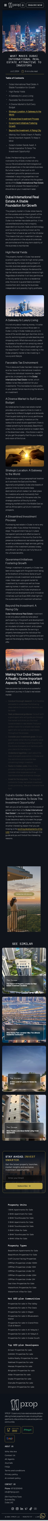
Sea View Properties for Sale (21, 1283)
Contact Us (10, 1455)
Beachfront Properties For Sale (22, 1254)
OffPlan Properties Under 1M (21, 1271)
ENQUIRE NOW (35, 5)
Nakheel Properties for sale (20, 1362)
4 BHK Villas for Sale (17, 1238)
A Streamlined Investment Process (24, 119)
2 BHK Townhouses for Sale (20, 1218)
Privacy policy (11, 1474)
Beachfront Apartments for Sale (23, 1250)
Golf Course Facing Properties (22, 1259)
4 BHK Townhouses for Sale (21, 1234)
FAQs (7, 1467)
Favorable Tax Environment (21, 100)
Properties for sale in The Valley (22, 1304)
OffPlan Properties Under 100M (22, 1263)
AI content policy (13, 1478)
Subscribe (24, 1186)
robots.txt (27, 1517)
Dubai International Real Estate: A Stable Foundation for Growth (24, 86)
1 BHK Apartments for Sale (20, 1210)
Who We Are (11, 1451)
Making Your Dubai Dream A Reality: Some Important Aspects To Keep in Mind (25, 138)
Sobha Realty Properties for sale (23, 1358)
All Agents (9, 1459)
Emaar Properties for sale (20, 1350)
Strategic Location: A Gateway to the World (25, 113)
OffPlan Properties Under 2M (21, 1279)
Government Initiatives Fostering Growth (23, 124)
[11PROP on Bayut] (27, 1430)
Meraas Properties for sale (20, 1366)
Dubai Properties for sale (19, 1379)
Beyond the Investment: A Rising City (25, 130)
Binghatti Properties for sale (21, 1370)
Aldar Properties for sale (19, 1374)
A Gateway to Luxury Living (21, 96)
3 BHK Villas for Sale (17, 1230)
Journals (9, 1463)
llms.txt (39, 1517)
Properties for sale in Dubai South (24, 1338)
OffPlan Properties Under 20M (22, 1275)
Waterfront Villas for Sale (19, 1291)
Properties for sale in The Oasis (22, 1308)
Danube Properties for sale (20, 1383)
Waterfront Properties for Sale (22, 1287)
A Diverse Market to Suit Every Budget (22, 106)
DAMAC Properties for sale (20, 1354)
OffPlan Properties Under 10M (22, 1267)
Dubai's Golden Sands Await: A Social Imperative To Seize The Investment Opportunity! (22, 148)
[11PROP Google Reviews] (10, 1438)
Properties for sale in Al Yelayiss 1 (23, 1330)
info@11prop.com (12, 1492)
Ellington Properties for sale (21, 1387)
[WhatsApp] (22, 5)
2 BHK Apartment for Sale (20, 1214)
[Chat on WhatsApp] (42, 1515)
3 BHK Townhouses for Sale (20, 1226)
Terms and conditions (15, 1470)
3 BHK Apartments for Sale (20, 1222)
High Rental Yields (17, 92)
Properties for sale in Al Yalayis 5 (23, 1334)
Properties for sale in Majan (20, 1312)
